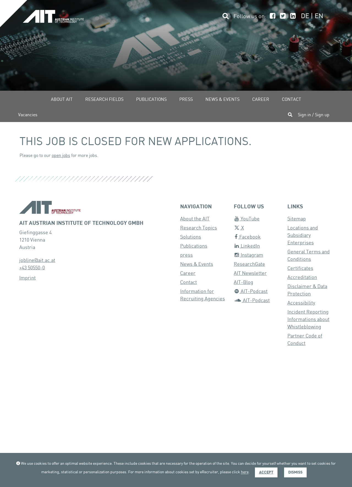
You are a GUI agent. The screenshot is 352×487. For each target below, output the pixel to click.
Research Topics (198, 228)
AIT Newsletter (250, 273)
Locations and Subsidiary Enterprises (302, 235)
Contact (291, 99)
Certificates (300, 268)
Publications (151, 99)
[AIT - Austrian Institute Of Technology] (53, 19)
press (186, 255)
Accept (266, 472)
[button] (224, 17)
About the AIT (195, 219)
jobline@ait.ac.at (37, 260)
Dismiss (295, 472)
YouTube (250, 219)
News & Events (222, 99)
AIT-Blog (243, 282)
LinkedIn (250, 246)
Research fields (104, 99)
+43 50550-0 (32, 267)
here (245, 472)
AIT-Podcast (254, 291)
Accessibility (301, 303)
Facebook (249, 237)
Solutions (190, 237)
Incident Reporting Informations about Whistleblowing (308, 319)
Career (260, 99)
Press (186, 99)
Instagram (251, 255)
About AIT (62, 99)
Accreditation (302, 277)
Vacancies (27, 115)
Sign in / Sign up (313, 115)
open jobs (61, 155)
